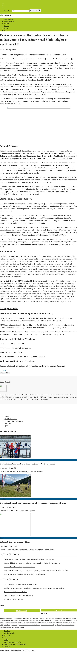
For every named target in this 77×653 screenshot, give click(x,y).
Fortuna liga (35, 618)
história (45, 618)
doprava (29, 618)
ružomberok (54, 622)
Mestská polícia (40, 620)
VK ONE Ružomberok (29, 625)
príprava (49, 622)
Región (6, 23)
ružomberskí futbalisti (64, 622)
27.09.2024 (4, 507)
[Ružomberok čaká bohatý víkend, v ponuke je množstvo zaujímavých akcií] (15, 497)
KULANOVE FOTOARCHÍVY (13, 599)
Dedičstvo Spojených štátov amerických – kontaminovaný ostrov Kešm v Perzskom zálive (34, 588)
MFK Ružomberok (11, 419)
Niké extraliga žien (12, 622)
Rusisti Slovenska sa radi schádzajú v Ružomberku (20, 584)
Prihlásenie (21, 611)
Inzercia (7, 635)
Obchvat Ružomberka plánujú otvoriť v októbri (19, 567)
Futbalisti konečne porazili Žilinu (15, 542)
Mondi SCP (4, 622)
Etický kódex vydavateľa (12, 642)
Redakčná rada (9, 633)
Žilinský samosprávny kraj (10, 627)
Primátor (43, 622)
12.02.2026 (4, 468)
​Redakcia (7, 631)
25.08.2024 (4, 50)
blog (18, 618)
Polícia (35, 622)
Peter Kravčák (13, 546)
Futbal (7, 417)
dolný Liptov (23, 618)
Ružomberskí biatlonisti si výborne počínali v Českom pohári (27, 464)
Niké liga (8, 423)
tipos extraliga (14, 625)
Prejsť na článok (5, 373)
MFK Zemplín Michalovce (14, 421)
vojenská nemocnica (46, 625)
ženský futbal (20, 627)
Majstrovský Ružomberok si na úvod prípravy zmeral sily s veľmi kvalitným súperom (32, 563)
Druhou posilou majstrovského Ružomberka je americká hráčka (25, 574)
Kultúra (6, 26)
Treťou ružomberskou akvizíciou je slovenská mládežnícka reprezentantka (29, 559)
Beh (16, 618)
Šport (6, 28)
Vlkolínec (37, 625)
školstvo (72, 625)
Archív (6, 640)
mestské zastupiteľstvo (51, 620)
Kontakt (7, 647)
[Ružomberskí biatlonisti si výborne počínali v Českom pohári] (15, 458)
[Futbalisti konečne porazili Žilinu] (15, 536)
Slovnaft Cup (7, 625)
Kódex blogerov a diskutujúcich (15, 644)
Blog (5, 30)
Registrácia (59, 610)
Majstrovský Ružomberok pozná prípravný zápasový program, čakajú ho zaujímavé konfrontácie (36, 570)
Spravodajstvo (9, 21)
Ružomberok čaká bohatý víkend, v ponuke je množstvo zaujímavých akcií (33, 503)
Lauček (60, 618)
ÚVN (68, 625)
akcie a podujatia (4, 618)
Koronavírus (50, 618)
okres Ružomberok (27, 622)
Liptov (64, 618)
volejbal (54, 625)
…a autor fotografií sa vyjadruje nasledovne (18, 595)
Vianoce (21, 625)
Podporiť (3, 370)
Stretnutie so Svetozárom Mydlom (15, 592)
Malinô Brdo (11, 620)
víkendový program (62, 625)
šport (6, 426)
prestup (39, 622)
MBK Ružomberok (20, 620)
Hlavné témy (8, 19)
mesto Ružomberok (30, 620)
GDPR (6, 637)
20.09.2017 (4, 546)
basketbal (11, 618)
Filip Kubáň (12, 50)
